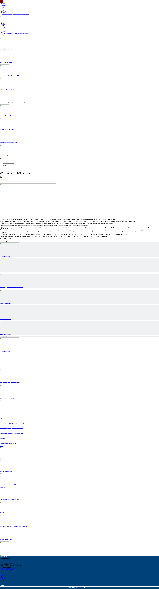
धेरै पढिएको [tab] (7, 336)
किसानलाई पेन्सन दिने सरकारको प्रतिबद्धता (6, 62)
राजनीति (3, 5)
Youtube (5, 577)
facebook (5, 574)
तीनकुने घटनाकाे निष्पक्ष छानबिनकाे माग (5, 319)
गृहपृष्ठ (3, 3)
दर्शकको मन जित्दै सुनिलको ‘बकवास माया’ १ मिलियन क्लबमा (8, 155)
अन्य (3, 13)
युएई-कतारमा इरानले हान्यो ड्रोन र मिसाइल (6, 49)
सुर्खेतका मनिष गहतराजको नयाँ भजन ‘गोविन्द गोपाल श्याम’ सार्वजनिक (9, 75)
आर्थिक (3, 8)
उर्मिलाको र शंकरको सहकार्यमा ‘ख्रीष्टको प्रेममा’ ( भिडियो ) (8, 142)
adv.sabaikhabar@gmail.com (9, 570)
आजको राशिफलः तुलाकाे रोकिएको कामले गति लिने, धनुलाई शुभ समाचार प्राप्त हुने (11, 433)
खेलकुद (3, 12)
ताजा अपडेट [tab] (2, 336)
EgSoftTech (88, 587)
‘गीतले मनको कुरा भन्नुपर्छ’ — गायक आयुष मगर (7, 89)
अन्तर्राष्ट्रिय (4, 9)
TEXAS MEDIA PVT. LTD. (9, 568)
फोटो (28, 14)
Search (5, 165)
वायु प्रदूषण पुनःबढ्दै (3, 438)
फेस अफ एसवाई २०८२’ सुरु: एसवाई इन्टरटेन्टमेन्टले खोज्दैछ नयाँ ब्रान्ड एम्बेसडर (11, 287)
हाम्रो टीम (2, 585)
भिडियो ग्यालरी (24, 14)
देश (3, 6)
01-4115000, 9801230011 (8, 569)
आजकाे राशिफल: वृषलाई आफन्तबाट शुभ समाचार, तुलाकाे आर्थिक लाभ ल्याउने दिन (11, 428)
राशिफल (3, 14)
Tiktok (4, 578)
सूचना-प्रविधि (19, 14)
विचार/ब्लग (15, 14)
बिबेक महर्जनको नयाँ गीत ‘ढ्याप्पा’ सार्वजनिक (6, 115)
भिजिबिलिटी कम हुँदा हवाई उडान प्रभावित (6, 334)
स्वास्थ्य (11, 14)
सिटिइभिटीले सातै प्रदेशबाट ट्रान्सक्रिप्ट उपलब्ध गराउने (8, 443)
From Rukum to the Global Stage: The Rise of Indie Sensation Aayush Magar (13, 102)
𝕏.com (3, 576)
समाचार (3, 4)
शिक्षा (3, 10)
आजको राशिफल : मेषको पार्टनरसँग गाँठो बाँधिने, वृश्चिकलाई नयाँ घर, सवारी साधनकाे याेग (12, 423)
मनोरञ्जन (4, 11)
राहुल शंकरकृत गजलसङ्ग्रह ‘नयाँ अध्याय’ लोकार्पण (7, 129)
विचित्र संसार (7, 14)
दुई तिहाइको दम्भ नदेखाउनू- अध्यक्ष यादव (5, 303)
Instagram (5, 575)
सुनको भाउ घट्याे (2, 418)
